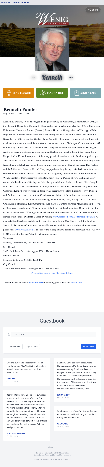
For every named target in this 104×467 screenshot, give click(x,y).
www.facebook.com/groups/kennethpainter (74, 216)
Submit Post (88, 346)
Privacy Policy (44, 455)
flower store (76, 282)
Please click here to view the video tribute (52, 272)
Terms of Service (59, 455)
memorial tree (36, 282)
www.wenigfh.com (24, 229)
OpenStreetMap (55, 459)
